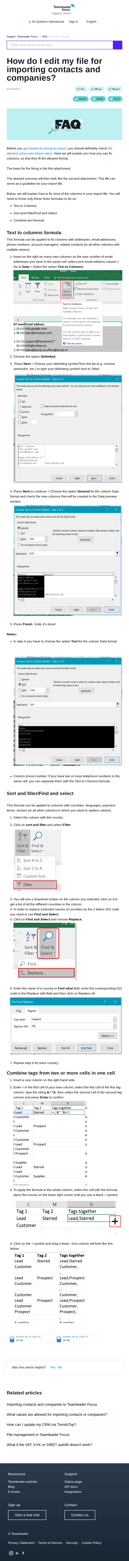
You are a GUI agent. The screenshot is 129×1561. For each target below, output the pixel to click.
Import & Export (60, 36)
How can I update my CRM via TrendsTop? (41, 1424)
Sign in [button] (74, 21)
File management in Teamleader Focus (38, 1435)
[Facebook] (23, 1553)
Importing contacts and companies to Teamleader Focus (52, 1404)
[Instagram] (11, 1553)
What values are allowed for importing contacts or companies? (57, 1414)
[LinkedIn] (17, 1553)
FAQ (44, 36)
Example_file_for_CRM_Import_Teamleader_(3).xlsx (87, 1337)
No (60, 1367)
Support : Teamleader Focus (22, 36)
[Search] (117, 45)
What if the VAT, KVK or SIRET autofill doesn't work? (49, 1445)
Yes (53, 1367)
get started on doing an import (44, 148)
